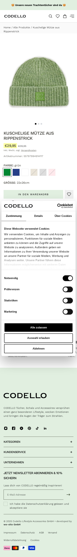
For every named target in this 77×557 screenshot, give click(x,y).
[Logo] (20, 16)
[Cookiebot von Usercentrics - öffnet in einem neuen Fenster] (57, 206)
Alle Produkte (22, 27)
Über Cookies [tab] (63, 215)
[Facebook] (14, 428)
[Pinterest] (29, 428)
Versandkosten (28, 150)
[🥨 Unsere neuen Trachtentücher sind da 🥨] (38, 5)
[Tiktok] (37, 428)
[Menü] (70, 16)
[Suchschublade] (50, 16)
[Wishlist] (57, 16)
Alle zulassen (38, 327)
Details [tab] (38, 215)
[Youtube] (21, 428)
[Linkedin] (45, 428)
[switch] (68, 289)
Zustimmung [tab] (14, 215)
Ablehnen (39, 348)
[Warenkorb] (64, 16)
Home (7, 27)
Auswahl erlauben (38, 338)
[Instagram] (6, 428)
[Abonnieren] (68, 495)
